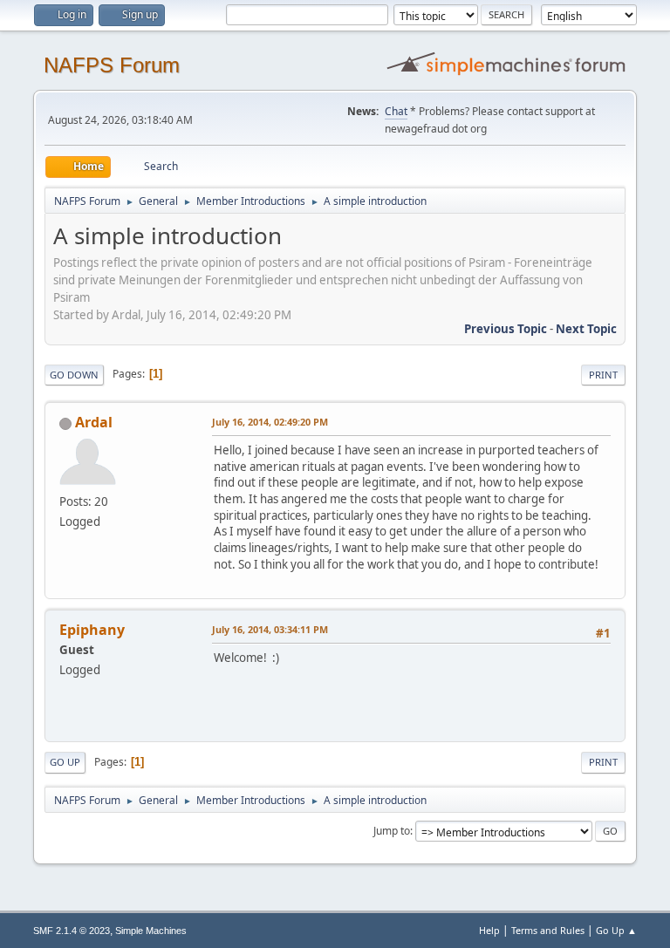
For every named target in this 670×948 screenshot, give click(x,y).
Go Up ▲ (616, 930)
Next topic (586, 329)
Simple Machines (151, 930)
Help (489, 930)
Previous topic (505, 329)
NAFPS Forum (112, 65)
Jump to (391, 830)
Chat (396, 111)
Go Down (74, 374)
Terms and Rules (548, 930)
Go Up (65, 761)
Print (603, 374)
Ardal (94, 422)
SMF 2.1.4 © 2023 (71, 930)
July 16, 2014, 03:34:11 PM (270, 629)
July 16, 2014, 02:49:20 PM (270, 421)
